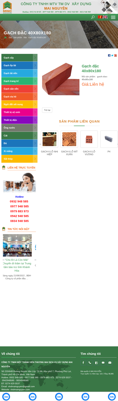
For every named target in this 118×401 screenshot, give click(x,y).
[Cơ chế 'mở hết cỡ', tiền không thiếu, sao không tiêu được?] (27, 242)
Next (35, 259)
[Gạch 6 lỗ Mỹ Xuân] (69, 139)
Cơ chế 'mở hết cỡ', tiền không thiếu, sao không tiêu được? (27, 257)
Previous (40, 143)
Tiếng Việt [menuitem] (100, 16)
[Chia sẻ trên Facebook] (109, 55)
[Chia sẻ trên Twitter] (112, 55)
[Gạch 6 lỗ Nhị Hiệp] (49, 139)
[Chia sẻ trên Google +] (115, 55)
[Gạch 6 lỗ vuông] (89, 139)
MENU (113, 17)
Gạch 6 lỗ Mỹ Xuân (69, 153)
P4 (109, 151)
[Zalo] (96, 362)
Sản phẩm (17, 37)
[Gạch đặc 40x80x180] (60, 79)
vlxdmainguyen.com (20, 389)
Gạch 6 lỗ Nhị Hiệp (49, 153)
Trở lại (47, 110)
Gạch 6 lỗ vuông (89, 153)
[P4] (109, 139)
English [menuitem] (105, 16)
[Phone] (90, 362)
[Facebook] (83, 362)
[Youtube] (103, 362)
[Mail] (109, 362)
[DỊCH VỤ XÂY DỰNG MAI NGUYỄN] (5, 37)
